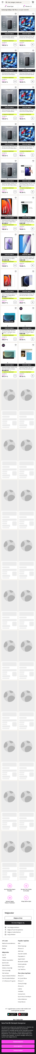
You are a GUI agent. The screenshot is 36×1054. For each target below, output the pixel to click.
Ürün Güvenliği (6, 970)
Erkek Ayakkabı (22, 964)
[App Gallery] (23, 1014)
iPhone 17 (20, 981)
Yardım (4, 957)
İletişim (4, 948)
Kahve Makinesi (22, 999)
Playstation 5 (21, 956)
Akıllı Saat (20, 951)
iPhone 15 (20, 976)
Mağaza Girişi (18, 918)
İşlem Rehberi (6, 965)
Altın (19, 943)
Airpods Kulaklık (22, 954)
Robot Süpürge (22, 946)
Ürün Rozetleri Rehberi (8, 978)
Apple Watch (21, 959)
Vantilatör (20, 991)
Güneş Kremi (21, 994)
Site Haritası (5, 973)
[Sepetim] (33, 2)
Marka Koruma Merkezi (8, 943)
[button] (7, 31)
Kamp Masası (21, 1002)
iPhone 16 (20, 986)
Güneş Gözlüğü (22, 983)
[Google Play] (12, 1014)
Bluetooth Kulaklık (23, 961)
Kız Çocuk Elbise (22, 978)
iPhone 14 (20, 948)
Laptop (20, 989)
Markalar (4, 946)
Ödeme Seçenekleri (7, 960)
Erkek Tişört (21, 967)
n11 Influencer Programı (8, 981)
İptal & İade (5, 963)
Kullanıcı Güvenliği (7, 968)
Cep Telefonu (21, 969)
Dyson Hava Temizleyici (24, 996)
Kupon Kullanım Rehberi (9, 976)
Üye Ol (4, 955)
